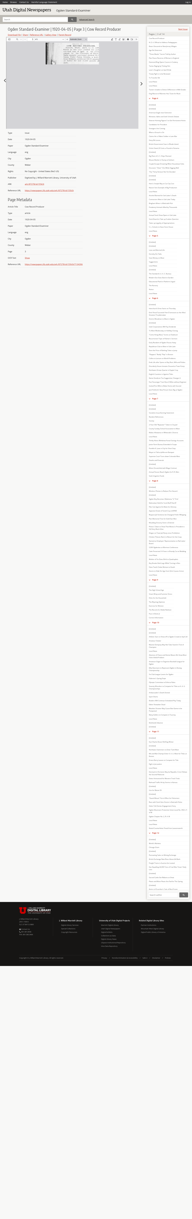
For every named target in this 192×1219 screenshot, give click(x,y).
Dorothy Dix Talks (155, 254)
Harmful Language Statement (44, 2)
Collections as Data (108, 935)
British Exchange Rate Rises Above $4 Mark (164, 859)
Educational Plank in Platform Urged (162, 281)
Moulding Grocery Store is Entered (161, 523)
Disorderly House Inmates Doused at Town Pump (167, 366)
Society (151, 421)
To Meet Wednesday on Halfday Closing (163, 331)
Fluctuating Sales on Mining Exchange (162, 855)
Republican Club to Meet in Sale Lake (162, 346)
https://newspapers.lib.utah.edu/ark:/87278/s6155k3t (49, 190)
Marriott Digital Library (110, 925)
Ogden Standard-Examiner (73, 10)
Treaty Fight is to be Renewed (159, 74)
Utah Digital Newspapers (110, 928)
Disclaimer (156, 958)
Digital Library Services (69, 925)
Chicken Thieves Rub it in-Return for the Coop (165, 537)
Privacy (104, 958)
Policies (168, 958)
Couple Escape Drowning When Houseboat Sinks (166, 164)
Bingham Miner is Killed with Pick (161, 203)
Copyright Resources (69, 932)
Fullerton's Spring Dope (157, 678)
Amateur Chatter (155, 641)
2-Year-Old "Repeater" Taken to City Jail (163, 425)
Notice (151, 289)
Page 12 (155, 833)
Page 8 (155, 481)
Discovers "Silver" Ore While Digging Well (164, 168)
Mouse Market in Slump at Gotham (161, 160)
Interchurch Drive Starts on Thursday (162, 308)
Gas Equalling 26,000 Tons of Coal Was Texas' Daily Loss (167, 868)
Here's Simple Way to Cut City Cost (161, 183)
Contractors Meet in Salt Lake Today (162, 199)
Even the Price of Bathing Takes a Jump (163, 350)
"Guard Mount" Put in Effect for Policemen (164, 798)
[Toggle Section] (149, 98)
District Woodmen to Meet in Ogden (162, 319)
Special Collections (68, 928)
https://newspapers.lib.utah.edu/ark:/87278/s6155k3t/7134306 (54, 264)
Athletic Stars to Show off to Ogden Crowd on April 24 (168, 637)
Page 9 (155, 580)
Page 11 (155, 731)
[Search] (72, 19)
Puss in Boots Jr (154, 614)
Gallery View (50, 34)
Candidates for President (158, 124)
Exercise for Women (156, 606)
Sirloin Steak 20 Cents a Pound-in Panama (164, 148)
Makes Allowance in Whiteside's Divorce (163, 432)
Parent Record (65, 34)
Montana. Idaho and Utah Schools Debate (164, 116)
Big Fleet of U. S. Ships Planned (160, 156)
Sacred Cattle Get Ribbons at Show (161, 877)
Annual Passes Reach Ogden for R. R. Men (164, 472)
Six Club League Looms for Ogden (161, 674)
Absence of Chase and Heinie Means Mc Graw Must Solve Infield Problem (168, 656)
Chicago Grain (154, 847)
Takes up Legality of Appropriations (161, 223)
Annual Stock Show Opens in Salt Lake (162, 215)
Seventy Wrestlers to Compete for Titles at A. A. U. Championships (167, 687)
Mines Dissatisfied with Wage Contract (163, 468)
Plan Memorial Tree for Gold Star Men (163, 519)
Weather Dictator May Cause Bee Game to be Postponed (165, 709)
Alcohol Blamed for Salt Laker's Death (162, 195)
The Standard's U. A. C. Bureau (160, 274)
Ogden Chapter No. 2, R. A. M (159, 816)
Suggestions (153, 262)
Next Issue (183, 29)
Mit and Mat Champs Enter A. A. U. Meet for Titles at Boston (168, 755)
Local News (153, 82)
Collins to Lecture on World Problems (162, 358)
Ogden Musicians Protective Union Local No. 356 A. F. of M (168, 811)
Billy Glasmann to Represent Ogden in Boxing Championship (165, 669)
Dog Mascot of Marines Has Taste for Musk (164, 93)
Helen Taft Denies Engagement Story (162, 806)
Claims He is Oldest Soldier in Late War (163, 136)
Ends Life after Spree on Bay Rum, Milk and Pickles (167, 362)
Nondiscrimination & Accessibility (125, 958)
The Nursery (153, 285)
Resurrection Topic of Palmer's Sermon (163, 339)
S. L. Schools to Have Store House (161, 227)
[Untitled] (152, 105)
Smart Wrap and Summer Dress (160, 594)
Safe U (144, 958)
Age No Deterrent (155, 50)
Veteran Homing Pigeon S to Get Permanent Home (167, 120)
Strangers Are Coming (157, 128)
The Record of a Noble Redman (160, 610)
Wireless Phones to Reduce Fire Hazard (163, 491)
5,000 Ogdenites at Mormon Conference (163, 547)
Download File (14, 34)
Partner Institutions (148, 925)
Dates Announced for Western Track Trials (164, 778)
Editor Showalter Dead (157, 704)
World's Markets (155, 843)
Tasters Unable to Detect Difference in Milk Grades (167, 90)
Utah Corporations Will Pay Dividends (162, 327)
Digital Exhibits (106, 932)
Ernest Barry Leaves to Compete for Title (163, 760)
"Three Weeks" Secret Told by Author (162, 54)
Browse (13, 2)
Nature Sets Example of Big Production (163, 188)
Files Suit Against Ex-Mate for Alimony (162, 507)
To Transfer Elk (154, 78)
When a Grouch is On (156, 132)
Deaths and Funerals (156, 460)
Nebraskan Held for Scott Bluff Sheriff (162, 503)
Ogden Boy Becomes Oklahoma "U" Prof (163, 499)
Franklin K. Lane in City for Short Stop (162, 448)
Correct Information (156, 618)
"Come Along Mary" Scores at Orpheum (163, 335)
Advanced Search (86, 19)
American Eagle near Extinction (160, 113)
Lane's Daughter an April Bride (160, 70)
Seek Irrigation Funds (156, 476)
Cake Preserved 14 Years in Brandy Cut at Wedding (167, 551)
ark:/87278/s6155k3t (34, 184)
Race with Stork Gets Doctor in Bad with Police (165, 802)
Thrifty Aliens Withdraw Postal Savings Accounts (166, 440)
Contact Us (24, 2)
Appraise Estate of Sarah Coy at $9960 (163, 511)
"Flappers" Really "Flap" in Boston (161, 354)
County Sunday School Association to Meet (164, 429)
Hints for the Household (157, 598)
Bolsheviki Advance (156, 723)
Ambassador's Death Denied (159, 693)
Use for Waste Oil (155, 790)
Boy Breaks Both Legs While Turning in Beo (164, 563)
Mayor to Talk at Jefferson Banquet (161, 452)
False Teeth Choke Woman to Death (162, 567)
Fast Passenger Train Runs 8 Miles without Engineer (167, 382)
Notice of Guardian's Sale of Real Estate (163, 889)
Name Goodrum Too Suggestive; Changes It (165, 378)
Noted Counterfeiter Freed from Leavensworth (166, 828)
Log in (188, 2)
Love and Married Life (157, 250)
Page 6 (155, 298)
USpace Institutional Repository (113, 942)
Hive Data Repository (109, 946)
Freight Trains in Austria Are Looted (162, 863)
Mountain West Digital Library (152, 928)
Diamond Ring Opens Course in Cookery (163, 62)
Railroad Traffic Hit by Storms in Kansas (163, 782)
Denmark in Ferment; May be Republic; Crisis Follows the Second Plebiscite (168, 773)
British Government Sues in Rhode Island (163, 144)
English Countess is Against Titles (161, 374)
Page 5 (155, 235)
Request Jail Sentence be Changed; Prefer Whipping (167, 515)
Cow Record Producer (157, 38)
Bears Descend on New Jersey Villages (163, 46)
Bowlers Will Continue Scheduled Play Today (165, 701)
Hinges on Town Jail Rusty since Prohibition (164, 533)
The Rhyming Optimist (157, 602)
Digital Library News (109, 939)
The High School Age (156, 590)
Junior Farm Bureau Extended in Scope (163, 444)
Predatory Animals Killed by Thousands (163, 207)
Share (25, 34)
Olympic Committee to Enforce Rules (162, 682)
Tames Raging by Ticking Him (159, 66)
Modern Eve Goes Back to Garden (161, 278)
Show (27, 258)
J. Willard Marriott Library (29, 919)
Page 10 (155, 622)
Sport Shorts (153, 697)
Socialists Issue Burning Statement (161, 413)
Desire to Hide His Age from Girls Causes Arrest (166, 571)
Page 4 (155, 98)
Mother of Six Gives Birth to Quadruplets (163, 559)
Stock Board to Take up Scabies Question (164, 219)
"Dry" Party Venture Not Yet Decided (162, 172)
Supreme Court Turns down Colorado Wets (164, 456)
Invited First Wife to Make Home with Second (165, 386)
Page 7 (155, 398)
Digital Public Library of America (153, 932)
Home (5, 2)
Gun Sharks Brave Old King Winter (161, 742)
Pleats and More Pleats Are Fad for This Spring (166, 881)
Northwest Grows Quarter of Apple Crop (163, 370)
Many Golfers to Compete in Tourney (162, 715)
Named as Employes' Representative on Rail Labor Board (167, 542)
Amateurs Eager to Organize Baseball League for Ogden (167, 662)
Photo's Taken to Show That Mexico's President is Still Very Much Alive (167, 528)
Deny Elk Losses (155, 140)
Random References (156, 417)
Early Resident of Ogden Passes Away (162, 342)
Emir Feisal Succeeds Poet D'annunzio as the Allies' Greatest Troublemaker (167, 313)
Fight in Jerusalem (155, 764)
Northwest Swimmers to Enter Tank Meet (164, 750)
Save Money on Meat (156, 258)
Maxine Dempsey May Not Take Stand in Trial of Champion (166, 646)
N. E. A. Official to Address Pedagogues (163, 42)
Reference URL (36, 34)
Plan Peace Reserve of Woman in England (164, 58)
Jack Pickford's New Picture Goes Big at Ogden (165, 390)
